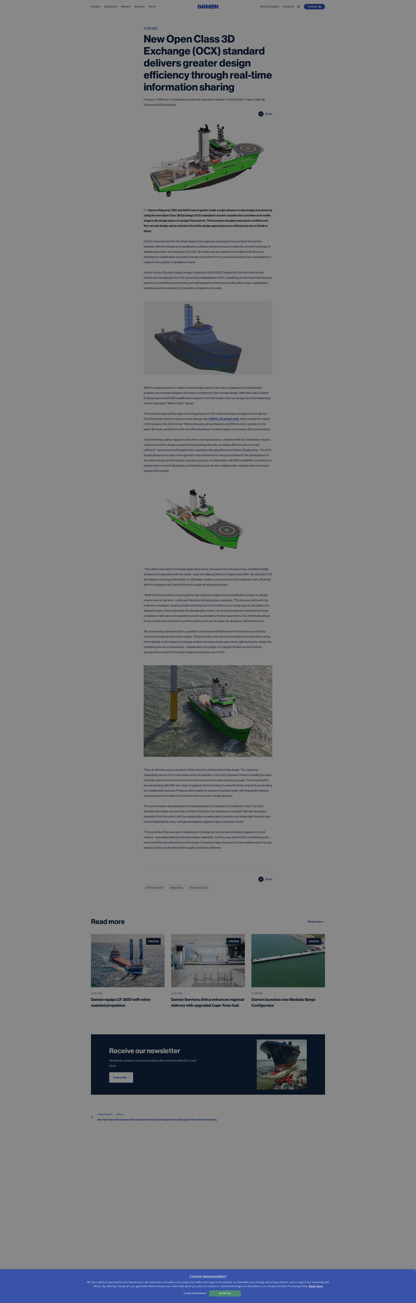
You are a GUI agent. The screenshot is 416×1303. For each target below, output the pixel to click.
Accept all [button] (225, 1293)
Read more (316, 1286)
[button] (140, 1293)
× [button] (415, 1270)
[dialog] (208, 1286)
